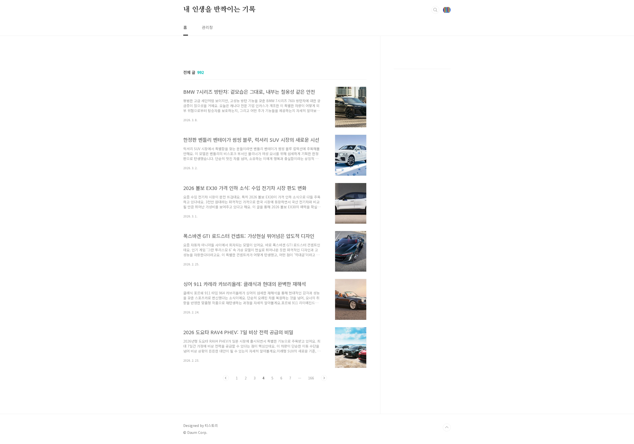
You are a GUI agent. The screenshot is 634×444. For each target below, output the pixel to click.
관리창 (207, 27)
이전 (226, 378)
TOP (447, 427)
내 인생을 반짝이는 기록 (219, 9)
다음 (324, 378)
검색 (435, 10)
